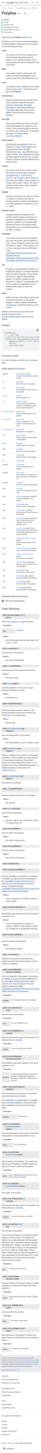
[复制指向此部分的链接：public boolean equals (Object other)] (13, 617)
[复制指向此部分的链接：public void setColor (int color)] (13, 1010)
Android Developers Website (11, 1392)
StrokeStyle (11, 305)
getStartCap (20, 435)
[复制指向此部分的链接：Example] (12, 325)
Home (3, 8)
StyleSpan (9, 429)
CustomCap (10, 110)
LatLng (8, 419)
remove (18, 488)
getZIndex (19, 455)
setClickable (20, 496)
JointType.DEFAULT (14, 136)
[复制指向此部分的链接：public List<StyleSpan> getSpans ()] (14, 778)
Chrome (4, 1424)
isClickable (19, 464)
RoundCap (28, 105)
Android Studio (7, 1404)
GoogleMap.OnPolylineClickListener (21, 253)
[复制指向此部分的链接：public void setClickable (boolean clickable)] (23, 972)
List (4, 411)
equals (18, 374)
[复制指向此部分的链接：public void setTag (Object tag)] (11, 1226)
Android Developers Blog (10, 1379)
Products (11, 8)
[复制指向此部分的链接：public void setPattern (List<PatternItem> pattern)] (14, 1129)
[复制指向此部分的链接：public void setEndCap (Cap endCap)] (14, 1033)
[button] (13, 601)
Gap (23, 152)
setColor (19, 504)
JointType (24, 131)
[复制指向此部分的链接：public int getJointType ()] (8, 706)
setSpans (19, 554)
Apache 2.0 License (33, 1362)
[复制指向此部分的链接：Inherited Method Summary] (30, 596)
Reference (35, 8)
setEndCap (20, 510)
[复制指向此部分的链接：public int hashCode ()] (22, 863)
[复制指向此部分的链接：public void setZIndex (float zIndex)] (13, 1331)
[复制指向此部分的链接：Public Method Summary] (27, 369)
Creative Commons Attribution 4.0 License (25, 1360)
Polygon (20, 178)
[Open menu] (3, 2)
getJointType (20, 401)
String (5, 395)
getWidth (19, 449)
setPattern (19, 538)
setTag (18, 570)
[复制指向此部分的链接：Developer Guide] (20, 356)
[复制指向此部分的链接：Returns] (11, 636)
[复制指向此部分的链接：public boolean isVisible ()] (8, 937)
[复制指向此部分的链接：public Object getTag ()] (22, 808)
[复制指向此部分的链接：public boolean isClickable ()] (8, 872)
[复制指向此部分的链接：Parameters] (14, 625)
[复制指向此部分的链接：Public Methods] (22, 609)
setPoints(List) (8, 770)
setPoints (19, 548)
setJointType (20, 528)
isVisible (19, 482)
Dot (29, 157)
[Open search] (32, 2)
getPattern (20, 411)
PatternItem (21, 147)
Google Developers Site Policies (23, 1364)
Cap (4, 388)
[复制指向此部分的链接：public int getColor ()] (21, 648)
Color (20, 89)
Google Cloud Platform (9, 1431)
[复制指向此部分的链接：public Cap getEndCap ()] (23, 666)
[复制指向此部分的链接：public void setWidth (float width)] (13, 1308)
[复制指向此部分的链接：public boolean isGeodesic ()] (8, 909)
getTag (18, 443)
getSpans (19, 429)
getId (18, 395)
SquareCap (18, 105)
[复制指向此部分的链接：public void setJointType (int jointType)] (16, 1089)
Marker (34, 178)
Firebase (4, 1428)
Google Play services (22, 8)
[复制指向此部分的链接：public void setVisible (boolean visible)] (21, 1279)
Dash (20, 154)
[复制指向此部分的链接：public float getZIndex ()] (23, 846)
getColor (19, 382)
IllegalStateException (11, 317)
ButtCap (9, 105)
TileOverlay (26, 175)
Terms (4, 1443)
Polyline (27, 376)
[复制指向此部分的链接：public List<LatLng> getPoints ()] (15, 751)
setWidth (19, 582)
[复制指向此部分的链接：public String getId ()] (20, 683)
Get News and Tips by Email (11, 1383)
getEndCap (20, 388)
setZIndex (19, 587)
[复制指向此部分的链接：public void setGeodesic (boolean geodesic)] (23, 1059)
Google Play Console (8, 1408)
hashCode (19, 461)
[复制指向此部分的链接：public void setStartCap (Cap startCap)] (15, 1201)
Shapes (27, 360)
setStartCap (20, 562)
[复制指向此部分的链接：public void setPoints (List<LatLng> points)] (8, 1157)
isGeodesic (19, 472)
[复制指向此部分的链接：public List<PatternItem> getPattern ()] (16, 731)
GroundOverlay (12, 175)
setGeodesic (20, 518)
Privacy (10, 1443)
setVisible (19, 576)
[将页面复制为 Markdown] (25, 13)
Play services (21, 2)
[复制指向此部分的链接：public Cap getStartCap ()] (8, 791)
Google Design (6, 1395)
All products (6, 1434)
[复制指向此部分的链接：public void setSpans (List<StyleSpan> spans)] (8, 1188)
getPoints (19, 419)
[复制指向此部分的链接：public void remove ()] (21, 954)
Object (30, 37)
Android (4, 1421)
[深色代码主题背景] (37, 330)
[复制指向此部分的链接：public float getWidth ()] (22, 829)
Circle (9, 178)
